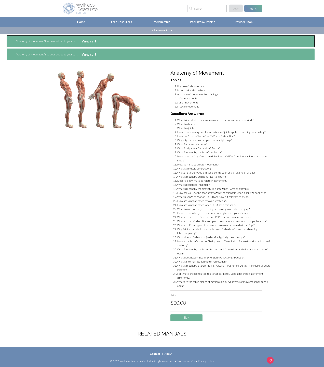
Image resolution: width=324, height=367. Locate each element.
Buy (186, 317)
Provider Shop (243, 22)
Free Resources (121, 22)
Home (81, 22)
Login (236, 8)
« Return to (162, 30)
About (168, 353)
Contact (155, 353)
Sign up (253, 8)
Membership (162, 22)
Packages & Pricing (202, 22)
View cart (89, 41)
